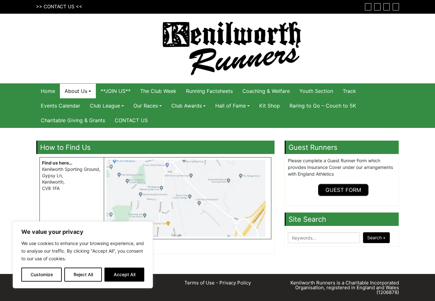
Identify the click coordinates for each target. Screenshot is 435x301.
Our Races (145, 105)
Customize (42, 274)
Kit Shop (269, 105)
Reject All (83, 274)
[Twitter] (377, 7)
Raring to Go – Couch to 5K (322, 105)
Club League (105, 105)
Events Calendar (60, 105)
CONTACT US (59, 7)
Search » (376, 237)
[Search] (395, 7)
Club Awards (186, 105)
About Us (76, 91)
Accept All (124, 274)
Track (349, 91)
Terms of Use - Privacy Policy (217, 283)
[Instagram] (386, 7)
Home (48, 91)
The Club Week (158, 91)
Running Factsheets (209, 91)
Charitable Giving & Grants (73, 120)
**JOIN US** (116, 91)
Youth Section (316, 91)
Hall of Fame (230, 105)
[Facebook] (367, 7)
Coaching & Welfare (266, 91)
